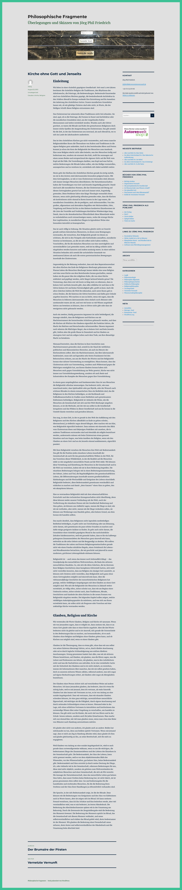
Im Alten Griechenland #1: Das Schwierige (138, 162)
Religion (42, 95)
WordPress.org (129, 315)
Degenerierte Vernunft (131, 184)
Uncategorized (33, 92)
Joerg (30, 86)
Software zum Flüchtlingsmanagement (137, 245)
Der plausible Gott (130, 190)
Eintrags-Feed (129, 310)
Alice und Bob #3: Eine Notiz (133, 153)
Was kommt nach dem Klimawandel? (136, 192)
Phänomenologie (130, 277)
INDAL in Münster (129, 95)
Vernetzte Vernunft (130, 291)
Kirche (36, 95)
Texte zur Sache (129, 221)
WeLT (126, 214)
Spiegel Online (129, 219)
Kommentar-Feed (130, 312)
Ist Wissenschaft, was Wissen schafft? (137, 188)
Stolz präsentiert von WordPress (59, 881)
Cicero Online (128, 216)
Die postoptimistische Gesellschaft (136, 186)
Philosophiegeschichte (132, 282)
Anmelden (127, 308)
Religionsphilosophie (131, 286)
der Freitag (128, 212)
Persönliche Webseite (131, 236)
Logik (126, 275)
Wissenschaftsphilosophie (133, 293)
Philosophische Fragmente (57, 16)
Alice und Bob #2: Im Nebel (133, 160)
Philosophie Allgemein (131, 280)
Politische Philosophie (131, 284)
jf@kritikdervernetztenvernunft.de (134, 84)
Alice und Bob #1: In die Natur (134, 164)
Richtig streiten (129, 181)
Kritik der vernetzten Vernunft (134, 195)
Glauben (31, 95)
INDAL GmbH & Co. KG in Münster (135, 238)
